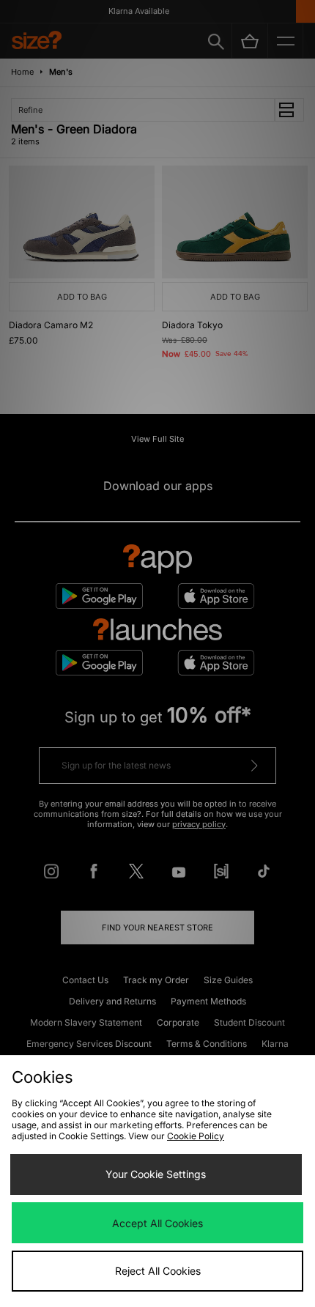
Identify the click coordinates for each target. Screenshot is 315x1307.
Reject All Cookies (158, 1271)
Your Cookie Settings (155, 1174)
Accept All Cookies (157, 1223)
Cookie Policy (195, 1135)
